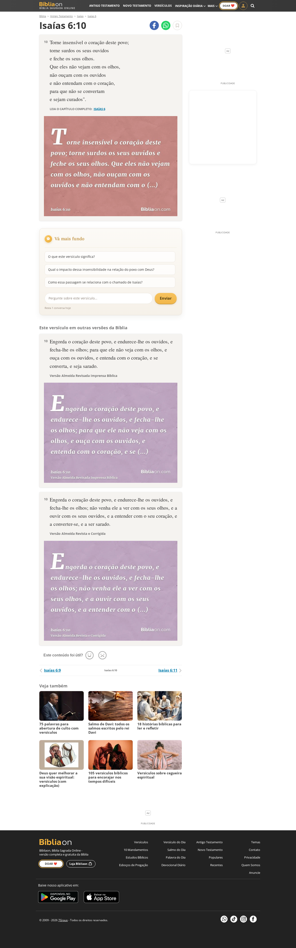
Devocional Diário (173, 865)
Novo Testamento (137, 6)
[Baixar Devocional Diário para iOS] (101, 897)
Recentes (216, 865)
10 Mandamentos (136, 850)
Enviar (166, 298)
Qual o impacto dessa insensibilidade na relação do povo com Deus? (101, 269)
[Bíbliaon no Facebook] (253, 919)
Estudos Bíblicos (137, 857)
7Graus (63, 920)
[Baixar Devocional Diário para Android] (58, 897)
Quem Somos (250, 865)
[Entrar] (243, 6)
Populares (216, 857)
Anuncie (254, 873)
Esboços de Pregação (133, 865)
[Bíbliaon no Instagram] (243, 919)
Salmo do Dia (176, 850)
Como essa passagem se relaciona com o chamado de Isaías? (95, 282)
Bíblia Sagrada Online (57, 8)
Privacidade (252, 857)
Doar (228, 5)
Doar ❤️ (51, 864)
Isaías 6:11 (167, 670)
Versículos (163, 6)
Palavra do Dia (175, 857)
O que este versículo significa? (71, 256)
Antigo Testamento (104, 6)
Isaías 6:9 (52, 670)
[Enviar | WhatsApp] (165, 25)
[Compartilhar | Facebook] (154, 25)
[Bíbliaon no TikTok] (233, 919)
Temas (255, 842)
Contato (254, 850)
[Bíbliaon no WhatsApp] (224, 919)
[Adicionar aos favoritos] (177, 25)
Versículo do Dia (174, 842)
